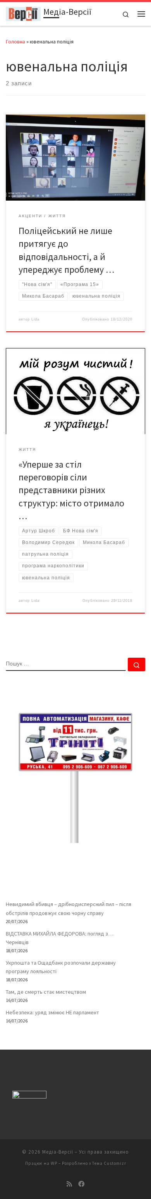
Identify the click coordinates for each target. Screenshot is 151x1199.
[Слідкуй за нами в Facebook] (81, 1184)
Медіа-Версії (57, 1152)
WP (54, 1163)
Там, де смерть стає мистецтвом (46, 991)
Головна (15, 41)
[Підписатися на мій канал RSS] (69, 1184)
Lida (35, 319)
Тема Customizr (109, 1163)
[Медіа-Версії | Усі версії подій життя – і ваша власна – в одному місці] (23, 12)
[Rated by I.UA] (29, 1096)
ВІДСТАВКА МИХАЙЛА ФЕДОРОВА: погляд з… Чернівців (59, 938)
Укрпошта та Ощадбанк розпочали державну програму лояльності (61, 967)
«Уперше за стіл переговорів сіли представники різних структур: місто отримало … (71, 490)
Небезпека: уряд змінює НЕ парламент (52, 1012)
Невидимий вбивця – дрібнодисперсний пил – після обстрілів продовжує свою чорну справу (68, 908)
